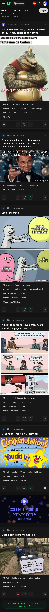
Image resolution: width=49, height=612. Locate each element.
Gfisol (8, 135)
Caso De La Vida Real (12, 302)
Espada (17, 104)
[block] (45, 24)
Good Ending (35, 578)
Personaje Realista (22, 113)
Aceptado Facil (37, 289)
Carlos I (7, 104)
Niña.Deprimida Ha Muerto (15, 578)
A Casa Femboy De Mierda (31, 472)
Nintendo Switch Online (25, 398)
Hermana (8, 285)
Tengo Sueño (29, 104)
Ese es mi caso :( (10, 212)
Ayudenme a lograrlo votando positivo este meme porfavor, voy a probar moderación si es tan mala (23, 143)
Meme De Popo (36, 108)
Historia (37, 113)
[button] (39, 3)
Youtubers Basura (23, 285)
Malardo (7, 113)
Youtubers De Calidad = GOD (15, 289)
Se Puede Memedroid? (29, 185)
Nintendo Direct (10, 402)
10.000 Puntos (10, 185)
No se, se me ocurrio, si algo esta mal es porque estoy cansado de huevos (24, 31)
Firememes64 (11, 24)
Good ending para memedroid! (19, 534)
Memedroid (8, 582)
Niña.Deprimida (10, 472)
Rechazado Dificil (11, 293)
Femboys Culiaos (11, 476)
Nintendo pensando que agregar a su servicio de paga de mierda (22, 326)
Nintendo (8, 398)
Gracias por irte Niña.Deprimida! (20, 433)
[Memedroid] (9, 3)
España (7, 117)
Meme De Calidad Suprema (15, 108)
